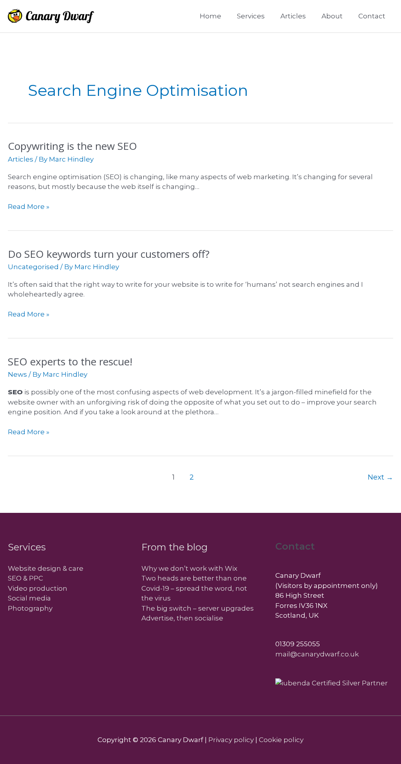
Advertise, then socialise (182, 618)
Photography (30, 608)
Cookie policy (281, 740)
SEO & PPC (25, 578)
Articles (20, 159)
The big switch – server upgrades (197, 608)
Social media (29, 598)
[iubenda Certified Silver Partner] (331, 683)
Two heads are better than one (194, 578)
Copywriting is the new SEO (72, 146)
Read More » (28, 207)
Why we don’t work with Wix (189, 568)
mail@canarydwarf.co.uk (317, 654)
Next (380, 477)
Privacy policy (231, 740)
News (17, 374)
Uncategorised (33, 267)
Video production (37, 588)
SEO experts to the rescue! (70, 361)
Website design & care (45, 568)
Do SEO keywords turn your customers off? (109, 254)
